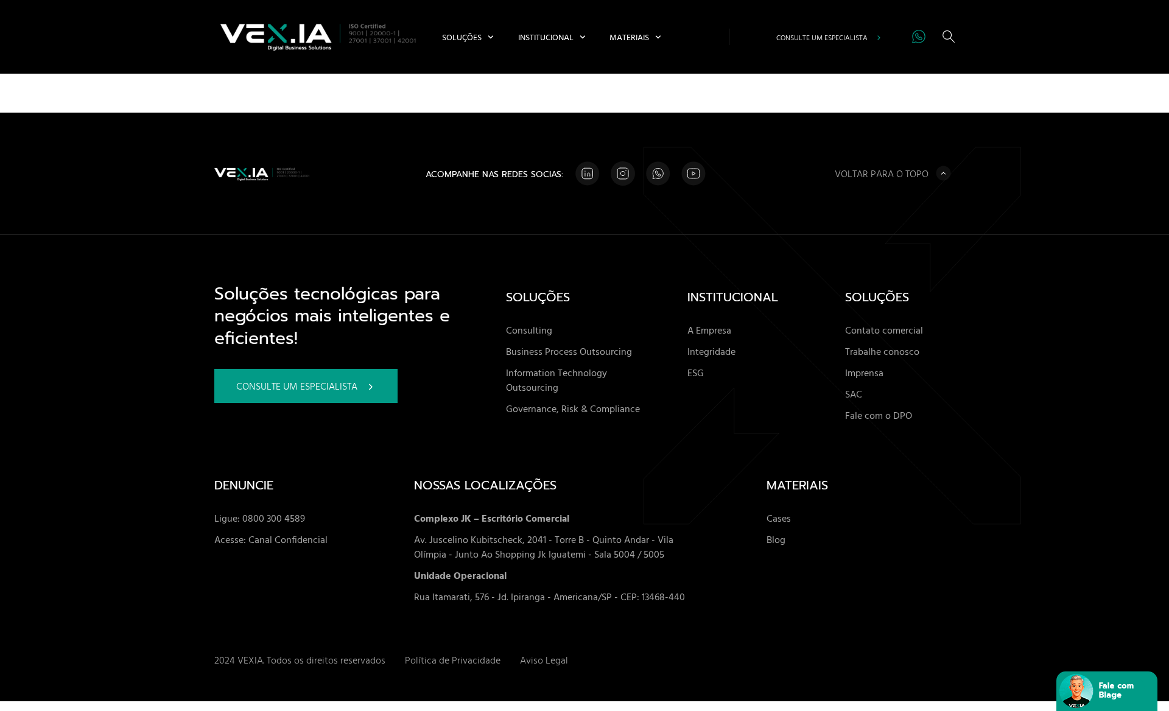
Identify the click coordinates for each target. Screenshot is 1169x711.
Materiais (629, 36)
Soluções (462, 36)
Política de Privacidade (452, 660)
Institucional (546, 36)
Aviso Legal (544, 660)
